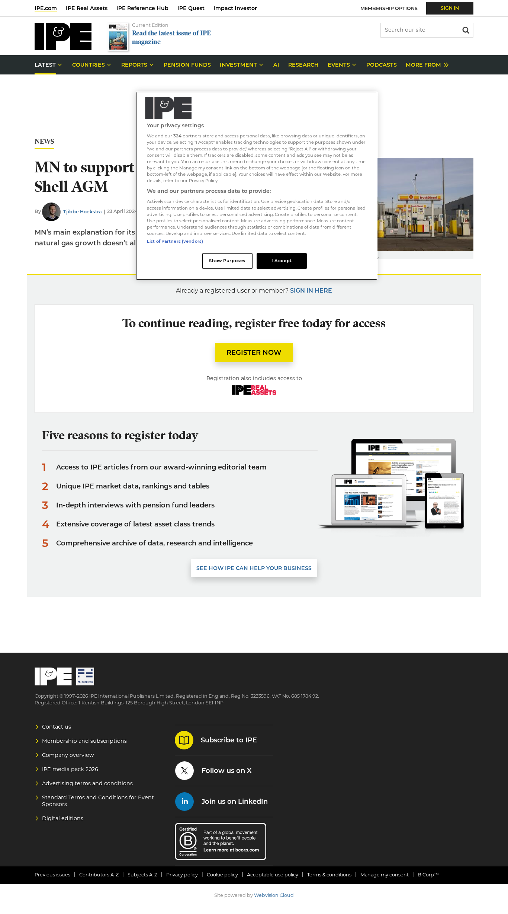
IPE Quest (191, 8)
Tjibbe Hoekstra (82, 211)
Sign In (450, 8)
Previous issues (52, 875)
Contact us (56, 726)
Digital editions (62, 818)
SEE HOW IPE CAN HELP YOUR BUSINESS (254, 568)
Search (465, 29)
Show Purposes (227, 260)
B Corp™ (428, 875)
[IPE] (63, 48)
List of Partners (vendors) (175, 241)
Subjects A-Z (142, 875)
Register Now (254, 352)
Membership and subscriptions (84, 741)
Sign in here (311, 290)
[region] (256, 186)
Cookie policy (222, 875)
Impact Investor (235, 8)
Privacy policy (182, 875)
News (44, 142)
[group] (425, 65)
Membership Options (389, 8)
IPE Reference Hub (142, 8)
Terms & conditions (329, 875)
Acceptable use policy (272, 875)
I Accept (281, 260)
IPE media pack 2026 (70, 769)
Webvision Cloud (274, 895)
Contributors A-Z (99, 875)
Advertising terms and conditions (87, 783)
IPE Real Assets (86, 8)
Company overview (68, 755)
